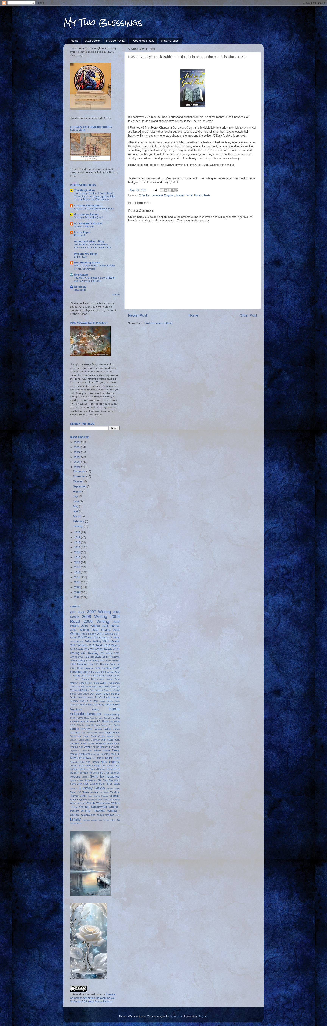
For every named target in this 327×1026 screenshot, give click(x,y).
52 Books (143, 195)
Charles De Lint (77, 687)
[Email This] (162, 190)
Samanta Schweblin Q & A (88, 217)
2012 (77, 572)
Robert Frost (113, 769)
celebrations (88, 815)
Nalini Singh (112, 758)
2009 (77, 587)
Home (74, 40)
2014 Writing (85, 637)
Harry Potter (104, 704)
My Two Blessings (102, 22)
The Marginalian (84, 190)
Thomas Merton (78, 796)
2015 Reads (99, 637)
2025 (77, 447)
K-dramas (101, 743)
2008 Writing (94, 616)
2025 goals (94, 672)
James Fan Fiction (110, 725)
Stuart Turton (106, 783)
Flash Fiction (106, 701)
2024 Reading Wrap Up (107, 664)
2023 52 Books (86, 657)
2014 (77, 562)
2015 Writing (113, 637)
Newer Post (137, 315)
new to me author (107, 820)
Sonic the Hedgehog (105, 776)
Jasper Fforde (184, 195)
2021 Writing (106, 653)
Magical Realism (78, 754)
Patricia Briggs (93, 765)
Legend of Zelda (78, 750)
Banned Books (89, 679)
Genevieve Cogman (162, 195)
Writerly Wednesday (98, 803)
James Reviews (81, 728)
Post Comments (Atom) (159, 323)
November (79, 476)
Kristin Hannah (100, 747)
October (78, 481)
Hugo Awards (90, 718)
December (79, 471)
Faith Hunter (112, 697)
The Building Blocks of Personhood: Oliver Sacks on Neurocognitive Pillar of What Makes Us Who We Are (94, 196)
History (95, 709)
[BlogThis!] (165, 190)
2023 (77, 457)
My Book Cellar (115, 40)
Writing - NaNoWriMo (93, 806)
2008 (77, 592)
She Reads (81, 274)
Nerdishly (80, 286)
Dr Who (99, 697)
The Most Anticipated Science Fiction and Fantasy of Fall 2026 (94, 279)
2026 (77, 442)
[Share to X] (169, 190)
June (76, 501)
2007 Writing (99, 611)
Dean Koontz (112, 693)
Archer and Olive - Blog (89, 241)
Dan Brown (96, 694)
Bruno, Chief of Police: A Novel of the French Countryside (94, 267)
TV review (104, 792)
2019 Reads (76, 649)
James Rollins (102, 729)
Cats (103, 682)
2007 (77, 597)
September (80, 486)
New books (80, 289)
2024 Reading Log (81, 664)
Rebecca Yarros (88, 769)
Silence (85, 777)
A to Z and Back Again (92, 675)
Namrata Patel (77, 762)
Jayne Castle (98, 736)
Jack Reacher (92, 725)
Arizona (109, 675)
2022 (77, 462)
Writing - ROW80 (93, 810)
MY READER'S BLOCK (88, 223)
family (75, 819)
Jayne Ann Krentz (80, 736)
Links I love (80, 256)
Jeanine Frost (113, 736)
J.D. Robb (103, 721)
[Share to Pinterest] (176, 190)
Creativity (108, 690)
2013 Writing (105, 633)
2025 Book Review (81, 668)
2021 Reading (89, 653)
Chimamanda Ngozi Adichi (97, 687)
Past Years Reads (143, 40)
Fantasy (74, 701)
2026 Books (92, 40)
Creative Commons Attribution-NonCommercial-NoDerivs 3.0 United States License (93, 998)
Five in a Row (89, 701)
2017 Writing (78, 645)
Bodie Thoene (106, 679)
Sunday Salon (92, 788)
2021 (77, 467)
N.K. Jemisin (98, 758)
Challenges (114, 683)
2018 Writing (112, 645)
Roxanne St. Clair (99, 772)
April (76, 511)
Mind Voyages (170, 40)
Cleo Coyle (115, 687)
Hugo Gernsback (106, 718)
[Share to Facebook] (173, 190)
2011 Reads (111, 625)
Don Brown (88, 697)
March (77, 516)
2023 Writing (92, 660)
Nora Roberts (202, 195)
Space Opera (76, 780)
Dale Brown (83, 694)
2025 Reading (103, 668)
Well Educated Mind (92, 799)
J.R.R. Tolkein (77, 725)
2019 (77, 537)
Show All (116, 294)
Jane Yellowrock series (92, 733)
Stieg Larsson (90, 783)
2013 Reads (88, 633)
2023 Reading (77, 660)
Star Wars (114, 780)
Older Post (248, 315)
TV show (115, 792)
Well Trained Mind (111, 799)
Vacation (114, 795)
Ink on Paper (82, 232)
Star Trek (103, 780)
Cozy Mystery (96, 690)
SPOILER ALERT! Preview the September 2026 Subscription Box (92, 246)
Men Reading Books (87, 262)
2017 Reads (111, 641)
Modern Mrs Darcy (85, 253)
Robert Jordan (79, 772)
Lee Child (114, 747)
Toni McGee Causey (98, 796)
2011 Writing (79, 629)
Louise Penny (111, 750)
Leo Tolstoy (94, 750)
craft (117, 815)
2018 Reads (95, 645)
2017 (77, 547)
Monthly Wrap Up (111, 754)
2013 (77, 567)
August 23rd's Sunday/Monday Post (93, 208)
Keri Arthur (85, 747)
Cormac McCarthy (79, 690)
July (76, 496)
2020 (77, 532)
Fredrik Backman (88, 704)
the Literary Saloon (86, 214)
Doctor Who (76, 697)
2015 (77, 557)
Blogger (202, 1016)
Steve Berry (76, 783)
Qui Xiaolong (108, 765)
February (79, 521)
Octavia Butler (77, 765)
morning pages (90, 820)
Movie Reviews (80, 757)
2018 (77, 542)
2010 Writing (90, 625)
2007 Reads (77, 612)
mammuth (176, 1016)
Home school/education (95, 711)
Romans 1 (79, 235)
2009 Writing (96, 621)
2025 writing (107, 672)
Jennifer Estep (77, 740)
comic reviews (105, 815)
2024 (77, 452)
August (77, 491)
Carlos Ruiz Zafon (89, 683)
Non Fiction (92, 762)
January (78, 526)
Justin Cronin (88, 743)
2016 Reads (76, 641)
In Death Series (88, 721)
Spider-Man (90, 780)
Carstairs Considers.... (88, 205)
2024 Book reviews (110, 660)
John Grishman (92, 740)
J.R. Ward (114, 721)
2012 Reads (101, 629)
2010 (77, 582)
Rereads (101, 769)
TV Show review (87, 792)
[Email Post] (155, 190)
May (76, 506)
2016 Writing (93, 641)
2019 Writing (90, 649)
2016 (77, 552)
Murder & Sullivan (83, 226)
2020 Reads (104, 649)
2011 (77, 577)
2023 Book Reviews (107, 656)
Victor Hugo (76, 799)
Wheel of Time (77, 803)
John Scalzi (107, 740)
